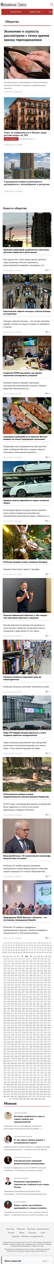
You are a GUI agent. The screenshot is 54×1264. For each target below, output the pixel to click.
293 (8, 992)
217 (16, 978)
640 (41, 1054)
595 (19, 1047)
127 (19, 961)
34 (32, 945)
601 (41, 1047)
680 (45, 1061)
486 (49, 1025)
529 (16, 1035)
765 (23, 1077)
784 (45, 1080)
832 (30, 1089)
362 (23, 1004)
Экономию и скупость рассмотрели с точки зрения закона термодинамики (26, 35)
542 (16, 1037)
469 (34, 1023)
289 (41, 990)
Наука (21, 1232)
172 (41, 968)
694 (49, 1063)
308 (16, 994)
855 (19, 1094)
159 (41, 966)
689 (30, 1063)
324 (27, 997)
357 (5, 1004)
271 (23, 987)
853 (12, 1094)
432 (41, 1016)
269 (16, 987)
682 (5, 1063)
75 (40, 950)
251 (45, 982)
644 (8, 1056)
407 (45, 1011)
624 (30, 1051)
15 (31, 943)
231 (19, 980)
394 (45, 1009)
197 (38, 973)
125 (12, 961)
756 (38, 1075)
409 (5, 1013)
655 (49, 1056)
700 (23, 1066)
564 (49, 1039)
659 (16, 1058)
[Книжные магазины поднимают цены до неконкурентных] (27, 657)
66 (16, 950)
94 (40, 952)
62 (6, 950)
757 (41, 1075)
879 (17, 1099)
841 (16, 1092)
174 (49, 968)
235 (34, 980)
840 (12, 1092)
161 (49, 966)
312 (30, 994)
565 (5, 1042)
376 (27, 1006)
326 (34, 997)
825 (5, 1089)
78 (48, 950)
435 (5, 1018)
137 (8, 963)
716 (34, 1068)
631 (8, 1054)
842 (19, 1092)
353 (38, 1001)
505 (23, 1030)
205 (19, 975)
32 (27, 945)
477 (16, 1025)
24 (6, 945)
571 (27, 1042)
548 (38, 1037)
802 (16, 1085)
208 (30, 975)
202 (8, 975)
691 (38, 1063)
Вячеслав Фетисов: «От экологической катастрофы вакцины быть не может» (27, 857)
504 (19, 1030)
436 (8, 1018)
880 (21, 1099)
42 (3, 948)
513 (5, 1032)
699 (19, 1066)
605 (8, 1049)
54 (35, 948)
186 (45, 971)
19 (42, 943)
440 (23, 1018)
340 (38, 999)
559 (30, 1039)
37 (40, 945)
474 (5, 1025)
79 (51, 950)
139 (16, 963)
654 (45, 1056)
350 (27, 1001)
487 (5, 1028)
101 (10, 956)
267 (8, 987)
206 (23, 975)
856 (23, 1094)
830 (23, 1089)
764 (19, 1077)
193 (23, 973)
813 (8, 1087)
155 (27, 966)
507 (30, 1030)
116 (27, 959)
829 (19, 1089)
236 (38, 980)
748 (8, 1075)
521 (34, 1032)
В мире (11, 1232)
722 (8, 1070)
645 (12, 1056)
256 (16, 985)
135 (49, 961)
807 (34, 1085)
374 (19, 1006)
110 (5, 959)
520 (30, 1032)
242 (12, 982)
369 (49, 1004)
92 (35, 952)
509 (38, 1030)
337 (27, 999)
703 (34, 1066)
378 (34, 1006)
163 (8, 968)
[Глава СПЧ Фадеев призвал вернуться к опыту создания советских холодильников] (27, 712)
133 (41, 961)
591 (5, 1047)
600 (38, 1047)
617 (5, 1051)
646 (16, 1056)
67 (19, 950)
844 (27, 1092)
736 (12, 1073)
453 (23, 1020)
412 (16, 1013)
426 (19, 1016)
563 (45, 1039)
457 (38, 1020)
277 (45, 987)
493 (27, 1028)
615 (45, 1049)
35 (35, 945)
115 (23, 959)
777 (19, 1080)
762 (12, 1077)
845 (30, 1092)
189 (8, 973)
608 (19, 1049)
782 (38, 1080)
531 (23, 1035)
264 (45, 985)
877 (10, 1099)
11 (21, 943)
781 (34, 1080)
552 (5, 1039)
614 (41, 1049)
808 (38, 1085)
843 (23, 1092)
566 (8, 1042)
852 (8, 1094)
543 (19, 1037)
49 (22, 948)
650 (30, 1056)
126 (16, 961)
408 (49, 1011)
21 (47, 943)
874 (41, 1096)
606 (12, 1049)
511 (45, 1030)
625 (34, 1051)
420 (45, 1013)
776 (16, 1080)
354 (41, 1001)
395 (49, 1009)
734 (5, 1073)
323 (23, 997)
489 (12, 1028)
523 (41, 1032)
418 (38, 1013)
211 (41, 975)
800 (8, 1085)
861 (41, 1094)
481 (30, 1025)
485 (45, 1025)
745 (45, 1073)
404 (34, 1011)
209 (34, 975)
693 (45, 1063)
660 (19, 1058)
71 (30, 950)
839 (8, 1092)
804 (23, 1085)
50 (24, 948)
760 (5, 1077)
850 (49, 1092)
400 (19, 1011)
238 (45, 980)
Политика (15, 12)
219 (23, 978)
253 (5, 985)
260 (30, 985)
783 (41, 1080)
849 (45, 1092)
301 (38, 992)
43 (6, 948)
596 (23, 1047)
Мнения (10, 1103)
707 (49, 1066)
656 (5, 1058)
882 (28, 1099)
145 (38, 963)
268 (12, 987)
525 (49, 1032)
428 (27, 1016)
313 (34, 994)
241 (8, 982)
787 (8, 1082)
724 (16, 1070)
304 (49, 992)
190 (12, 973)
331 (5, 999)
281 (12, 990)
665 (38, 1058)
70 (27, 950)
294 (12, 992)
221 (30, 978)
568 (16, 1042)
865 (8, 1096)
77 (45, 950)
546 (30, 1037)
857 (27, 1094)
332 (8, 999)
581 (16, 1044)
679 (41, 1061)
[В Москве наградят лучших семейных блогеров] (27, 542)
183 (34, 971)
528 (12, 1035)
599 (34, 1047)
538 (49, 1035)
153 (19, 966)
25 (9, 945)
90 (30, 952)
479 (23, 1025)
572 (30, 1042)
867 (16, 1096)
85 (16, 952)
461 (5, 1023)
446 (45, 1018)
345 (8, 1001)
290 (45, 990)
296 (19, 992)
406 (41, 1011)
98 (51, 952)
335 (19, 999)
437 (12, 1018)
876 (49, 1096)
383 (5, 1009)
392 (38, 1009)
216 (12, 978)
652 (38, 1056)
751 (19, 1075)
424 (12, 1016)
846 (34, 1092)
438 (16, 1018)
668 (49, 1058)
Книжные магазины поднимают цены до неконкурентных (22, 678)
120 (41, 959)
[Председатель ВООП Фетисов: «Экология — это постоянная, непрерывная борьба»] (27, 897)
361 (19, 1004)
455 (30, 1020)
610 (27, 1049)
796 (41, 1082)
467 (27, 1023)
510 (41, 1030)
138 (12, 963)
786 (5, 1082)
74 (37, 950)
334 (16, 999)
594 (16, 1047)
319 (8, 997)
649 (27, 1056)
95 (43, 952)
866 (12, 1096)
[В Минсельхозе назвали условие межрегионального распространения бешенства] (27, 774)
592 (8, 1047)
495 (34, 1028)
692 (41, 1063)
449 (8, 1020)
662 (27, 1058)
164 (12, 968)
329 (45, 997)
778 (23, 1080)
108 (45, 956)
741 (30, 1073)
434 (49, 1016)
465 (19, 1023)
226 (49, 978)
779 (27, 1080)
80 (3, 952)
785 (49, 1080)
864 (5, 1096)
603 (49, 1047)
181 (27, 971)
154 (23, 966)
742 (34, 1073)
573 (34, 1042)
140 (19, 963)
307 (12, 994)
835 (41, 1089)
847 (38, 1092)
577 (49, 1042)
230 (16, 980)
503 (16, 1030)
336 (23, 999)
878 (14, 1099)
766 (27, 1077)
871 (30, 1096)
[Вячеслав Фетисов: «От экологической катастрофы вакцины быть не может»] (27, 836)
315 (41, 994)
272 (27, 987)
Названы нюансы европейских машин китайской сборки (26, 501)
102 (14, 956)
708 (5, 1068)
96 (45, 952)
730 (38, 1070)
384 (8, 1009)
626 (38, 1051)
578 (5, 1044)
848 (41, 1092)
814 (12, 1087)
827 (12, 1089)
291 (49, 990)
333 (12, 999)
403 (30, 1011)
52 (30, 948)
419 (41, 1013)
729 (34, 1070)
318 (5, 997)
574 (38, 1042)
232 (23, 980)
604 (5, 1049)
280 (8, 990)
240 (5, 982)
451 (16, 1020)
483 (38, 1025)
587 (38, 1044)
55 (37, 948)
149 (5, 966)
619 (12, 1051)
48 (19, 948)
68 (22, 950)
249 (38, 982)
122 (49, 959)
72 (32, 950)
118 (34, 959)
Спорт (42, 1232)
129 (27, 961)
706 (45, 1066)
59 (48, 948)
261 (34, 985)
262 (38, 985)
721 (5, 1070)
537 (45, 1035)
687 (23, 1063)
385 (12, 1009)
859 (34, 1094)
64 (11, 950)
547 (34, 1037)
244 (19, 982)
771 (45, 1077)
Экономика (31, 1229)
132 (38, 961)
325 (30, 997)
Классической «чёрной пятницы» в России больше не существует (26, 312)
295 (16, 992)
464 (16, 1023)
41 (51, 945)
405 (38, 1011)
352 (34, 1001)
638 (34, 1054)
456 (34, 1020)
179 (19, 971)
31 (24, 945)
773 (5, 1080)
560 (34, 1039)
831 (27, 1089)
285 (27, 990)
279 (5, 990)
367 (41, 1004)
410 (8, 1013)
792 (27, 1082)
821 (38, 1087)
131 (34, 961)
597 (27, 1047)
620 (16, 1051)
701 (27, 1066)
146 (41, 963)
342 (45, 999)
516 (16, 1032)
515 (12, 1032)
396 (5, 1011)
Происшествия (43, 1229)
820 (34, 1087)
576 (45, 1042)
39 (45, 945)
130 (30, 961)
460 (49, 1020)
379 (38, 1006)
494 (30, 1028)
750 (16, 1075)
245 (23, 982)
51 (27, 948)
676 (30, 1061)
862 (45, 1094)
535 (38, 1035)
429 (30, 1016)
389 (27, 1009)
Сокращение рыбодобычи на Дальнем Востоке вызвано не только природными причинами (25, 437)
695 (5, 1066)
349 (23, 1001)
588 (41, 1044)
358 (8, 1004)
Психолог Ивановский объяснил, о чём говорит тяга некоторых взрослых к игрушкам (25, 616)
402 (27, 1011)
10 (18, 943)
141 (23, 963)
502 (12, 1030)
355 (45, 1001)
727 (27, 1070)
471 (41, 1023)
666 (41, 1058)
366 (38, 1004)
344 (5, 1001)
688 (27, 1063)
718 (41, 1068)
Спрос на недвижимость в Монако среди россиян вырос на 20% (25, 134)
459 (45, 1020)
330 (49, 997)
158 (38, 966)
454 (27, 1020)
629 (49, 1051)
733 (49, 1070)
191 (16, 973)
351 (30, 1001)
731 (41, 1070)
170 (34, 968)
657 (8, 1058)
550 (45, 1037)
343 (49, 999)
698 (16, 1066)
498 (45, 1028)
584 (27, 1044)
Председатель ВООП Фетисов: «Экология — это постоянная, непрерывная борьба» (25, 918)
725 (19, 1070)
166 (19, 968)
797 (45, 1082)
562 (41, 1039)
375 (23, 1006)
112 (12, 959)
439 (19, 1018)
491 (19, 1028)
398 (12, 1011)
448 (5, 1020)
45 (11, 948)
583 (23, 1044)
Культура (32, 1232)
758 (45, 1075)
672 (16, 1061)
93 (37, 952)
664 (34, 1058)
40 (48, 945)
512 (49, 1030)
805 (27, 1085)
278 (49, 987)
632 (12, 1054)
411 (12, 1013)
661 (23, 1058)
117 (30, 959)
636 (27, 1054)
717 (38, 1068)
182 (30, 971)
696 (8, 1066)
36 (37, 945)
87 (22, 952)
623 (27, 1051)
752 (23, 1075)
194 (27, 973)
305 (5, 994)
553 (8, 1039)
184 (38, 971)
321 (16, 997)
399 (16, 1011)
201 (5, 975)
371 (8, 1006)
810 (45, 1085)
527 (8, 1035)
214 (5, 978)
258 (23, 985)
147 (45, 963)
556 (19, 1039)
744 (41, 1073)
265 (49, 985)
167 (23, 968)
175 (5, 971)
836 (45, 1089)
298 (27, 992)
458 (41, 1020)
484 (41, 1025)
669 (5, 1061)
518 (23, 1032)
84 (14, 952)
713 (23, 1068)
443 (34, 1018)
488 (8, 1028)
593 (12, 1047)
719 (45, 1068)
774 (8, 1080)
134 (45, 961)
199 (45, 973)
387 (19, 1009)
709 (8, 1068)
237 (41, 980)
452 (19, 1020)
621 (19, 1051)
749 (12, 1075)
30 (22, 945)
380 (41, 1006)
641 (45, 1054)
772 (49, 1077)
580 (12, 1044)
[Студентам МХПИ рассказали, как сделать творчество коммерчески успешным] (27, 353)
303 (45, 992)
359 (12, 1004)
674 (23, 1061)
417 (34, 1013)
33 (30, 945)
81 (6, 952)
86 (19, 952)
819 (30, 1087)
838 (5, 1092)
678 (38, 1061)
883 (32, 1099)
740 (27, 1073)
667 (45, 1058)
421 (49, 1013)
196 (34, 973)
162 (5, 968)
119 (38, 959)
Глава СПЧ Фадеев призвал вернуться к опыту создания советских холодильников (24, 733)
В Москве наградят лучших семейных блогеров (25, 562)
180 (23, 971)
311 (27, 994)
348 (19, 1001)
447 (49, 1018)
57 (43, 948)
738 (19, 1073)
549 (41, 1037)
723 (12, 1070)
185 (41, 971)
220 (27, 978)
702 (30, 1066)
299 (30, 992)
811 (49, 1085)
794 (34, 1082)
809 (41, 1085)
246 (27, 982)
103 (18, 956)
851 (5, 1094)
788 (12, 1082)
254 (8, 985)
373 (16, 1006)
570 (23, 1042)
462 (8, 1023)
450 (12, 1020)
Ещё (44, 1261)
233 (27, 980)
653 (41, 1056)
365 (34, 1004)
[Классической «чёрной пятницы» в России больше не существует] (27, 291)
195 (30, 973)
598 (30, 1047)
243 (16, 982)
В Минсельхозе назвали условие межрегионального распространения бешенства (26, 795)
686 (19, 1063)
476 (12, 1025)
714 (27, 1068)
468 (30, 1023)
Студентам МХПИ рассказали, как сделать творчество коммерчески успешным (22, 374)
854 (16, 1094)
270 (19, 987)
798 (49, 1082)
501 (8, 1030)
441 (27, 1018)
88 (24, 952)
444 (38, 1018)
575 (41, 1042)
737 (16, 1073)
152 (16, 966)
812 (5, 1087)
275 (38, 987)
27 (14, 945)
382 (49, 1006)
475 (8, 1025)
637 (30, 1054)
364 (30, 1004)
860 (38, 1094)
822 (41, 1087)
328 (41, 997)
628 (45, 1051)
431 (38, 1016)
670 (8, 1061)
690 (34, 1063)
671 (12, 1061)
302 (41, 992)
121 (45, 959)
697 (12, 1066)
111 (8, 959)
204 (16, 975)
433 (45, 1016)
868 (19, 1096)
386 (16, 1009)
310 (23, 994)
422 (5, 1016)
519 (27, 1032)
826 (8, 1089)
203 (12, 975)
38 (43, 945)
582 (19, 1044)
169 (30, 968)
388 (23, 1009)
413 (19, 1013)
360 (16, 1004)
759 (49, 1075)
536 (41, 1035)
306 (8, 994)
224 (41, 978)
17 (37, 943)
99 (4, 956)
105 (34, 956)
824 (49, 1087)
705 (41, 1066)
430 (34, 1016)
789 (16, 1082)
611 (30, 1049)
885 (39, 1099)
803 (19, 1085)
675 (27, 1061)
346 (12, 1001)
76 (43, 950)
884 (36, 1099)
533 (30, 1035)
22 (50, 943)
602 (45, 1047)
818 (27, 1087)
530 (19, 1035)
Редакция (16, 1236)
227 (5, 980)
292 (5, 992)
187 (49, 971)
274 (34, 987)
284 (23, 990)
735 (8, 1073)
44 (9, 948)
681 (49, 1061)
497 (41, 1028)
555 (16, 1039)
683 (8, 1063)
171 (38, 968)
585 (30, 1044)
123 (5, 961)
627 (41, 1051)
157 (34, 966)
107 (42, 956)
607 (16, 1049)
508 (34, 1030)
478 (19, 1025)
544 (23, 1037)
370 (5, 1006)
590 (49, 1044)
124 (8, 961)
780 (30, 1080)
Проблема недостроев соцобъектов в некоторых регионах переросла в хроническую (26, 250)
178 (16, 971)
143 (30, 963)
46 (14, 948)
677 (34, 1061)
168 (27, 968)
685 (16, 1063)
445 (41, 1018)
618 (8, 1051)
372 (12, 1006)
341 (41, 999)
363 (27, 1004)
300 (34, 992)
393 (41, 1009)
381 (45, 1006)
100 (7, 956)
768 (34, 1077)
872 (34, 1096)
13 (26, 943)
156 (30, 966)
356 (49, 1001)
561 (38, 1039)
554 (12, 1039)
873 (38, 1096)
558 (27, 1039)
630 (5, 1054)
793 (30, 1082)
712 (19, 1068)
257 (19, 985)
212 (45, 975)
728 (30, 1070)
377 (30, 1006)
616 (49, 1049)
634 (19, 1054)
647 (19, 1056)
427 (23, 1016)
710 (12, 1068)
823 (45, 1087)
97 (48, 952)
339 (34, 999)
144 (34, 963)
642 (49, 1054)
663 (30, 1058)
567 (12, 1042)
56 (40, 948)
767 (30, 1077)
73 (35, 950)
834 (38, 1089)
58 (45, 948)
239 (49, 980)
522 (38, 1032)
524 (45, 1032)
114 (19, 959)
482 (34, 1025)
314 (38, 994)
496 (38, 1028)
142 (27, 963)
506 (27, 1030)
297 (23, 992)
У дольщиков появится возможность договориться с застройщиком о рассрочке (27, 183)
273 (30, 987)
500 (5, 1030)
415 (27, 1013)
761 (8, 1077)
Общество (34, 12)
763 (16, 1077)
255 (12, 985)
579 (8, 1044)
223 (38, 978)
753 (27, 1075)
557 (23, 1039)
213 (49, 975)
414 (23, 1013)
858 (30, 1094)
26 (11, 945)
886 (43, 1099)
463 (12, 1023)
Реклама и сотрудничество (32, 1236)
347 (16, 1001)
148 (49, 963)
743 (38, 1073)
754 (30, 1075)
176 (8, 971)
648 (23, 1056)
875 (45, 1096)
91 (32, 952)
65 (14, 950)
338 (30, 999)
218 (19, 978)
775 (12, 1080)
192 (19, 973)
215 (8, 978)
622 (23, 1051)
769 (38, 1077)
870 (27, 1096)
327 (38, 997)
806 (30, 1085)
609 (23, 1049)
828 (16, 1089)
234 (30, 980)
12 (24, 943)
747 (5, 1075)
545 (27, 1037)
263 (41, 985)
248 (34, 982)
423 (8, 1016)
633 (16, 1054)
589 (45, 1044)
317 (49, 994)
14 (29, 943)
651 (34, 1056)
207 (27, 975)
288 (38, 990)
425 (16, 1016)
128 (23, 961)
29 (19, 945)
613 (38, 1049)
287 (34, 990)
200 (49, 973)
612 (34, 1049)
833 (34, 1089)
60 (51, 948)
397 (8, 1011)
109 (49, 956)
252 (49, 982)
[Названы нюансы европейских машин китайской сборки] (27, 479)
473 (49, 1023)
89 (27, 952)
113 (16, 959)
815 (16, 1087)
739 (23, 1073)
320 (12, 997)
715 (30, 1068)
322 (19, 997)
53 (32, 948)
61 (3, 950)
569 (19, 1042)
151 (12, 966)
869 (23, 1096)
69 (24, 950)
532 (27, 1035)
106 (38, 956)
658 (12, 1058)
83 (11, 952)
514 (8, 1032)
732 (45, 1070)
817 (23, 1087)
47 (16, 948)
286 (30, 990)
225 (45, 978)
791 (23, 1082)
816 (19, 1087)
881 (25, 1099)
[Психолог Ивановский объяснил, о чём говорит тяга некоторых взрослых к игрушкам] (27, 595)
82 (9, 952)
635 (23, 1054)
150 (8, 966)
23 (3, 945)
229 (12, 980)
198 (41, 973)
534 (34, 1035)
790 (19, 1082)
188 (5, 973)
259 (27, 985)
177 (12, 971)
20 (45, 943)
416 (30, 1013)
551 (49, 1037)
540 (8, 1037)
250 (41, 982)
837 (49, 1089)
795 (38, 1082)
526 (5, 1035)
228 (8, 980)
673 (19, 1061)
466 (23, 1023)
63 (9, 950)
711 (16, 1068)
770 (41, 1077)
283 (19, 990)
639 (38, 1054)
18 (39, 943)
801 (12, 1085)
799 (5, 1085)
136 (5, 963)
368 (45, 1004)
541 (12, 1037)
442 (30, 1018)
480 (27, 1025)
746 (49, 1073)
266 (5, 987)
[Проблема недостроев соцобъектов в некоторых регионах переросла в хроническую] (27, 229)
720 (49, 1068)
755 (34, 1075)
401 (23, 1011)
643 (5, 1056)
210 (38, 975)
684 (12, 1063)
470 (38, 1023)
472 (45, 1023)
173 (45, 968)
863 (49, 1094)
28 (16, 945)
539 (5, 1037)
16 (34, 943)
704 (38, 1066)
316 (45, 994)
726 (23, 1070)
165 (16, 968)
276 (41, 987)
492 (23, 1028)
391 (34, 1009)
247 (30, 982)
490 (16, 1028)
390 (30, 1009)
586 (34, 1044)
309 (19, 994)
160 (45, 966)
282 (16, 990)
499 (49, 1028)
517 (19, 1032)
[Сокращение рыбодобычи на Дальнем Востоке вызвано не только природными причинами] (27, 415)
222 (34, 978)
